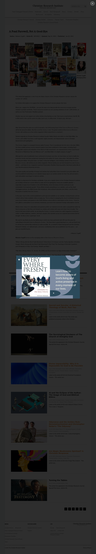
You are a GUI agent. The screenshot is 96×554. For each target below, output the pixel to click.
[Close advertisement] (92, 3)
